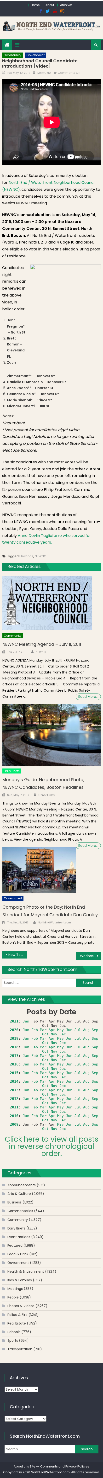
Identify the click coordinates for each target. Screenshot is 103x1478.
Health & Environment (25, 1271)
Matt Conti (44, 73)
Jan (26, 1021)
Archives (66, 5)
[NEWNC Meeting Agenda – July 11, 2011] (51, 603)
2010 (14, 1116)
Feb (34, 1030)
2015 (14, 1073)
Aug (86, 1030)
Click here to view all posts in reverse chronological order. (51, 1146)
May (60, 1030)
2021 (14, 1021)
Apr (52, 1030)
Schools (13, 1332)
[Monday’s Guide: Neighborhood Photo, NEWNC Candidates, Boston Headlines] (51, 735)
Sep (95, 1030)
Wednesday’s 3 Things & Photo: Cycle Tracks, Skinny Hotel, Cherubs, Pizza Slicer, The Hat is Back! (90, 956)
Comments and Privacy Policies (64, 1466)
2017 (14, 1056)
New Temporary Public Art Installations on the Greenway (17, 954)
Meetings (15, 1288)
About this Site (24, 1466)
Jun (69, 1030)
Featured (15, 1245)
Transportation (19, 1349)
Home (35, 5)
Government (35, 55)
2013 (14, 1090)
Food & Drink (17, 1254)
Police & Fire (17, 1314)
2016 (14, 1064)
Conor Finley (46, 795)
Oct (45, 1034)
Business (14, 1202)
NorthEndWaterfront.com (54, 922)
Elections (26, 556)
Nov (54, 1034)
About (50, 5)
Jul (77, 1030)
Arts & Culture (19, 1193)
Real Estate (16, 1323)
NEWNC (40, 556)
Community (12, 55)
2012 (14, 1099)
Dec (62, 1034)
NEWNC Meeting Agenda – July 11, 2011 (41, 644)
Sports (12, 1340)
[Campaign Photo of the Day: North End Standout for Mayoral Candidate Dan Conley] (39, 870)
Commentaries (20, 1210)
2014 (14, 1081)
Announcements (21, 1185)
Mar (43, 1030)
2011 (14, 1107)
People (13, 1297)
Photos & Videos (20, 1305)
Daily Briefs (12, 771)
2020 (14, 1030)
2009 (14, 1124)
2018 (14, 1047)
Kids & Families (19, 1280)
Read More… (88, 696)
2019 (14, 1038)
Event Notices (18, 1236)
